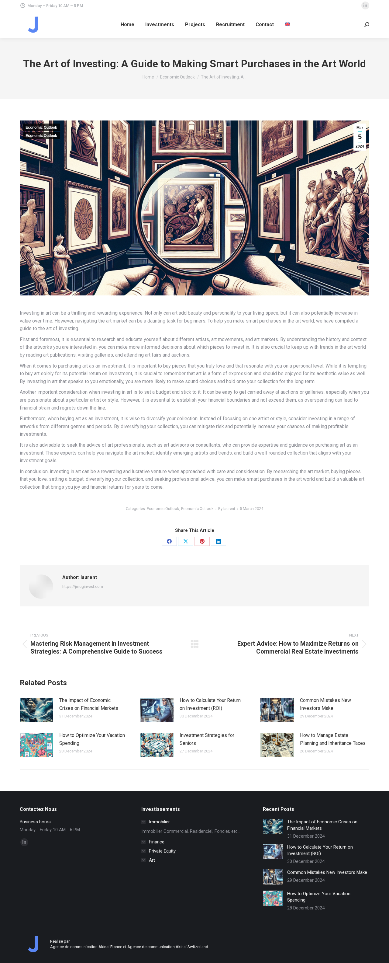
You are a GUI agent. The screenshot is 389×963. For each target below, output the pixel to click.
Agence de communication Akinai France (86, 946)
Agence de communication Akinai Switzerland (167, 946)
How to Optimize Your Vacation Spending (92, 739)
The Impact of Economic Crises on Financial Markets (88, 704)
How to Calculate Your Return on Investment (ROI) (210, 704)
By (226, 508)
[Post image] (36, 710)
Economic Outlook (41, 127)
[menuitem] (287, 24)
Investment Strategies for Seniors (207, 739)
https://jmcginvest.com (82, 586)
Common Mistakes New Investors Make (325, 704)
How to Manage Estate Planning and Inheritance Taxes (333, 739)
